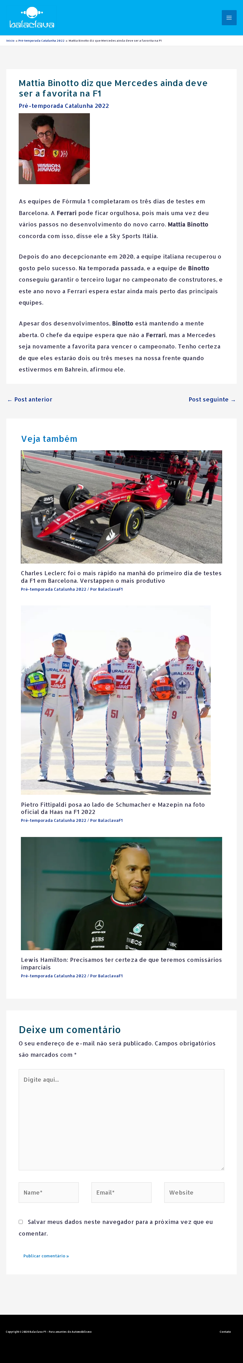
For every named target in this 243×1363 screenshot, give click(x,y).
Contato (225, 1331)
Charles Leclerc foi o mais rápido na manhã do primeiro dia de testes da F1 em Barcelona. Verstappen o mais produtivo (121, 576)
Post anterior (29, 399)
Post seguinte (212, 399)
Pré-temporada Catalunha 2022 (64, 105)
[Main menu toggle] (229, 17)
